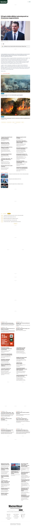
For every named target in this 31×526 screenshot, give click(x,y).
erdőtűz (22, 122)
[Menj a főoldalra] (4, 1)
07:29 (2, 221)
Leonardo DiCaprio (4, 122)
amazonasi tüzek (9, 122)
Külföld (3, 93)
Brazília (13, 122)
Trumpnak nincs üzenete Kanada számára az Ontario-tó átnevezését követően (13, 215)
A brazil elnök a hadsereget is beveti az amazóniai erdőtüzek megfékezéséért (15, 118)
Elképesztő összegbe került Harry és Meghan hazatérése (11, 218)
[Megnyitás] (29, 1)
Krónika (9, 213)
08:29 (2, 215)
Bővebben (15, 223)
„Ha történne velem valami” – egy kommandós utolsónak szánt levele (12, 221)
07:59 (2, 218)
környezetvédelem (18, 122)
